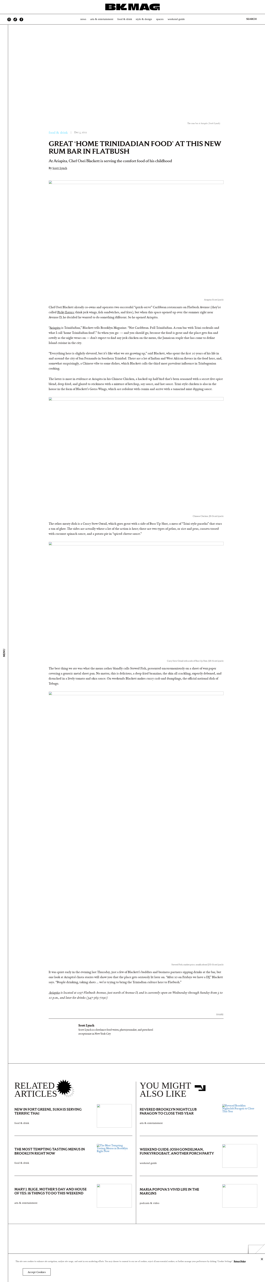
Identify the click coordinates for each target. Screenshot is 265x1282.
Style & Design (144, 19)
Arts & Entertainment (101, 19)
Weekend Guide (176, 19)
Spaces (160, 19)
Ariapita (55, 327)
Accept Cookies (37, 1272)
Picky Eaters (65, 312)
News (83, 19)
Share (220, 1014)
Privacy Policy (240, 1261)
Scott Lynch (59, 168)
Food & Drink (124, 19)
